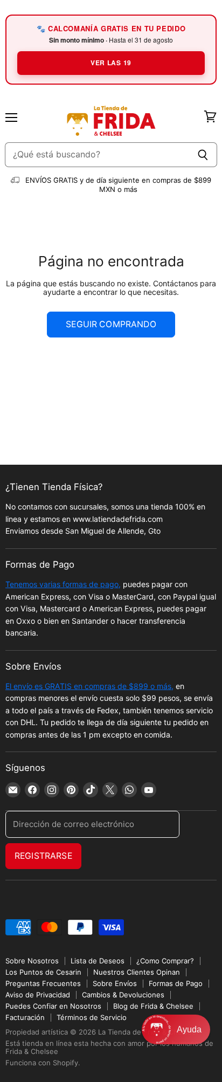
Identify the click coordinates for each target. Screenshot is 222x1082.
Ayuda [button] (189, 1029)
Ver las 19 (111, 62)
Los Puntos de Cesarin (43, 972)
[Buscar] (203, 154)
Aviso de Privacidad (37, 994)
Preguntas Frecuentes (43, 983)
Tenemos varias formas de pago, (63, 584)
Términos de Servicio (92, 1017)
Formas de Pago (176, 983)
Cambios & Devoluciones (123, 994)
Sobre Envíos (115, 983)
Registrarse (43, 856)
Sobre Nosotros (32, 960)
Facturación (25, 1017)
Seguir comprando (111, 324)
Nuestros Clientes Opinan (136, 972)
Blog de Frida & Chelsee (153, 1006)
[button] (176, 1029)
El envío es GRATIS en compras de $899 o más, (89, 686)
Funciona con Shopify (41, 1062)
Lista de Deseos (97, 960)
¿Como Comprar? (165, 960)
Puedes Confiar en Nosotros (53, 1006)
